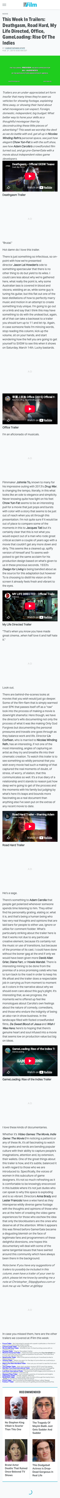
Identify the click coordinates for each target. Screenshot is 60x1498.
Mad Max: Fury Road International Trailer (16, 1368)
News (5, 14)
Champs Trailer (7, 1351)
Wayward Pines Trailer (10, 1374)
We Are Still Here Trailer (10, 1348)
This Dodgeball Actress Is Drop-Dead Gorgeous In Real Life (42, 1470)
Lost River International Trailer (12, 1371)
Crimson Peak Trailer (9, 1347)
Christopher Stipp (15, 48)
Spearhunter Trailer (9, 1357)
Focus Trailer (7, 1343)
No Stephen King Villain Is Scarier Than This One (14, 1426)
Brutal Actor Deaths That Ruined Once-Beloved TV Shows (16, 1470)
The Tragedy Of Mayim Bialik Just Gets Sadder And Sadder (42, 1428)
